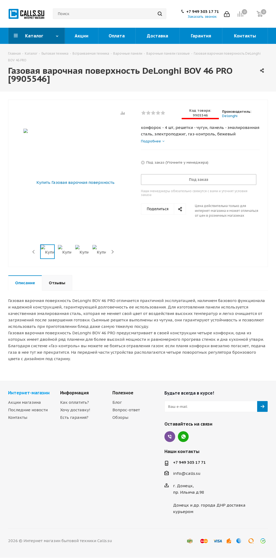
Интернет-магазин (29, 392)
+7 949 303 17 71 (202, 11)
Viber (169, 436)
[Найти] (159, 13)
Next (112, 252)
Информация (74, 392)
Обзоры (120, 417)
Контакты (17, 417)
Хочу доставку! (75, 409)
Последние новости (28, 409)
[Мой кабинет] (227, 13)
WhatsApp (183, 436)
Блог (117, 402)
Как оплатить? (74, 402)
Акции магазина (24, 402)
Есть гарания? (74, 417)
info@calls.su (187, 473)
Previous (34, 252)
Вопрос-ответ (126, 409)
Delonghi (229, 116)
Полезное (122, 392)
